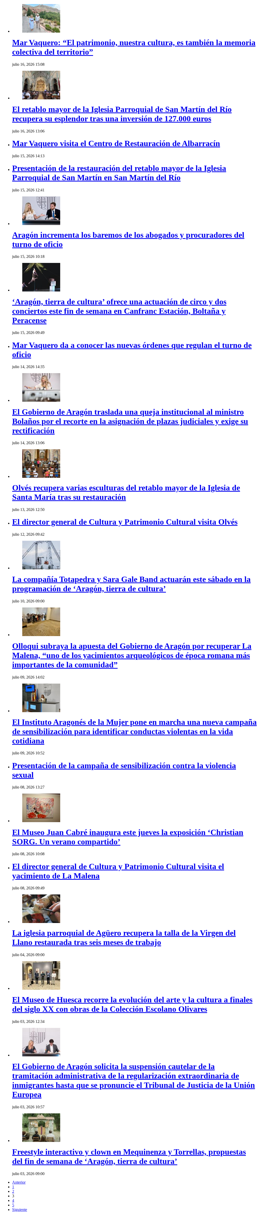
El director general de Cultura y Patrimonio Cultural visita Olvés (125, 521)
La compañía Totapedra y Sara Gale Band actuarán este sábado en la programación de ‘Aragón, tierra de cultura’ (131, 584)
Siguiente (19, 1209)
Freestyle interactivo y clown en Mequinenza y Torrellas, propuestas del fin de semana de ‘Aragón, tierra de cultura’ (129, 1156)
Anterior (19, 1182)
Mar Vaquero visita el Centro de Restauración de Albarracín (116, 143)
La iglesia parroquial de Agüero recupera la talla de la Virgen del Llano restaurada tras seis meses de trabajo (124, 937)
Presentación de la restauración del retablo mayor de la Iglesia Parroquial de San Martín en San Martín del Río (119, 173)
